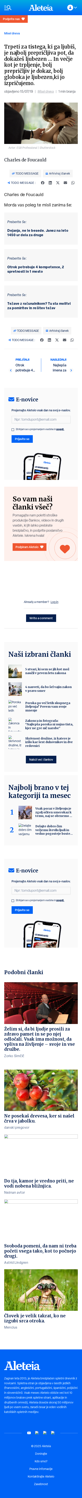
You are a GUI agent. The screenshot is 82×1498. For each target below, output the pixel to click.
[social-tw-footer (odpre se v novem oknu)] (45, 1433)
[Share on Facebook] (42, 182)
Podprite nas (11, 19)
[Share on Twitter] (58, 182)
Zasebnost (41, 1484)
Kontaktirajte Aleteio (41, 1476)
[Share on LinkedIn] (50, 182)
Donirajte (41, 1454)
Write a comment (41, 618)
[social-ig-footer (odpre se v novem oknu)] (53, 1433)
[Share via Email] (65, 182)
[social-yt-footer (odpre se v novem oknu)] (29, 1433)
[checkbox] (13, 429)
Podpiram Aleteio (27, 547)
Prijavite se (22, 439)
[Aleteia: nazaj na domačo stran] (41, 7)
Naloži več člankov (41, 759)
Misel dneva (12, 33)
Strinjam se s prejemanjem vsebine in (40, 429)
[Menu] (14, 7)
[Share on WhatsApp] (73, 182)
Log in (54, 602)
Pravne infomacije (41, 1469)
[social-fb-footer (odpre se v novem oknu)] (37, 1433)
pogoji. (60, 429)
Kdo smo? (41, 1461)
